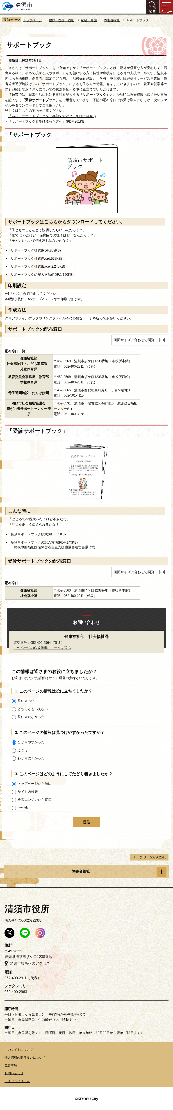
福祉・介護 (89, 20)
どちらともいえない (33, 709)
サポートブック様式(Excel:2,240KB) (38, 266)
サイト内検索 (28, 792)
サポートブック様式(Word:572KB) (36, 258)
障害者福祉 (112, 20)
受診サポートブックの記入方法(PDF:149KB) (44, 542)
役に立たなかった (31, 717)
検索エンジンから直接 (34, 799)
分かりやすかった (31, 742)
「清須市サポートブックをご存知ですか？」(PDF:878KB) (52, 116)
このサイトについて (19, 1049)
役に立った (26, 701)
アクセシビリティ (17, 1081)
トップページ (32, 20)
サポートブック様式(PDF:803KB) (36, 250)
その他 (23, 808)
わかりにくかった (31, 758)
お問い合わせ (14, 1073)
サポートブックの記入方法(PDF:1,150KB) (42, 274)
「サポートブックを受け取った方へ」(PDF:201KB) (47, 121)
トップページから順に (34, 783)
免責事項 (11, 1065)
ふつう (23, 750)
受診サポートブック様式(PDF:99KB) (38, 534)
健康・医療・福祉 (61, 20)
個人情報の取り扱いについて (25, 1057)
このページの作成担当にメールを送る (42, 648)
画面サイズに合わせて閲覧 (134, 340)
